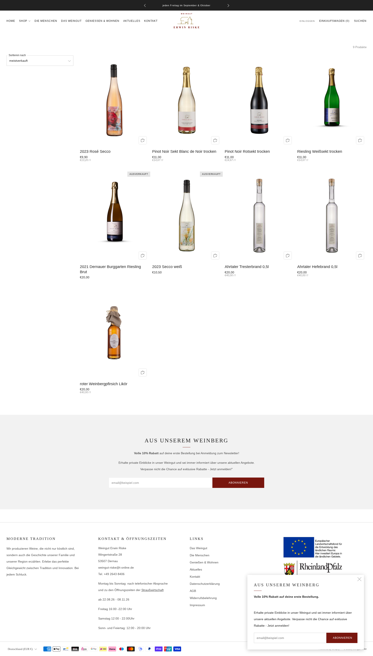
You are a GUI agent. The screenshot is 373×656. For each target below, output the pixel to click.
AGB (193, 591)
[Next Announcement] (228, 5)
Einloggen (307, 21)
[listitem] (186, 5)
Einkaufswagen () (334, 20)
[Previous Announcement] (145, 5)
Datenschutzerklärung (205, 583)
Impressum (197, 605)
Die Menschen (46, 20)
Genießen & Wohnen (102, 20)
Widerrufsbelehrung (203, 598)
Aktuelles (131, 20)
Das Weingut (71, 20)
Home (10, 20)
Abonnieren (342, 637)
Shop (23, 20)
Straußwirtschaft (152, 590)
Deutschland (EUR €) (20, 649)
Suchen (360, 20)
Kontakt (151, 20)
